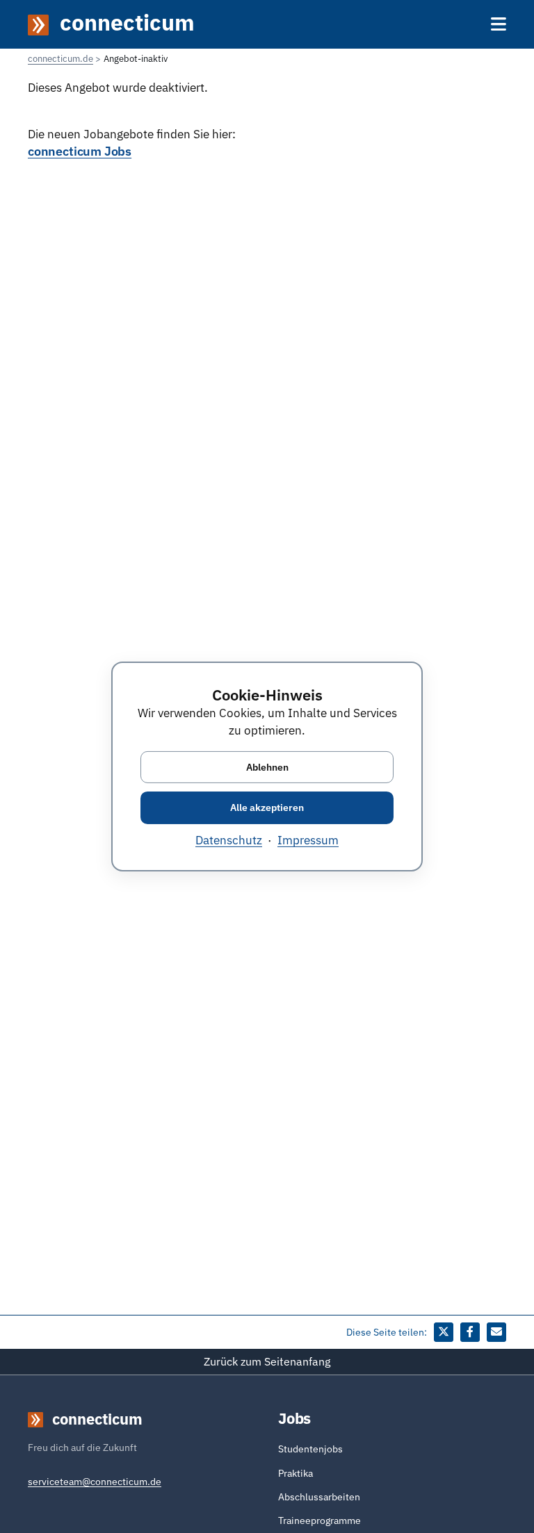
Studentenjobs (310, 1449)
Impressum (308, 840)
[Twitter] (443, 1332)
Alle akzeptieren (267, 807)
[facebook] (470, 1332)
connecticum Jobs (79, 151)
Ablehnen (267, 766)
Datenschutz (228, 840)
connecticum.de (60, 59)
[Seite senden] (496, 1332)
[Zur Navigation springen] (498, 24)
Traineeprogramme (319, 1520)
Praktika (295, 1473)
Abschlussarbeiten (319, 1497)
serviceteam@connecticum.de (94, 1481)
